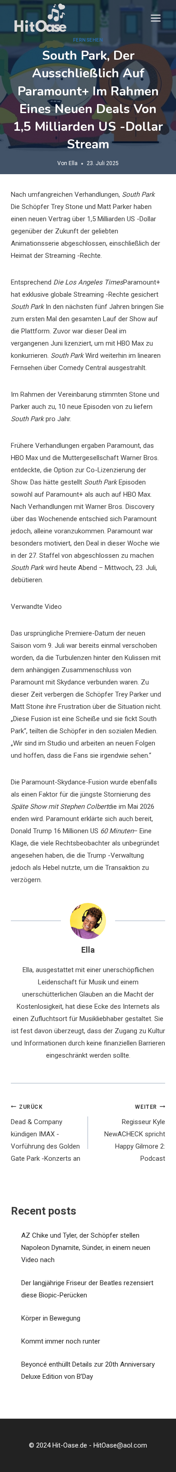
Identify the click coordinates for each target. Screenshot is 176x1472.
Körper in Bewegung (50, 1318)
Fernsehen (88, 40)
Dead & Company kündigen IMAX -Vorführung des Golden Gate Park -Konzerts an (45, 1133)
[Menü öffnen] (155, 17)
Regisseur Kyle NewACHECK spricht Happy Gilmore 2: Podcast (134, 1133)
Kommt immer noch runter (60, 1341)
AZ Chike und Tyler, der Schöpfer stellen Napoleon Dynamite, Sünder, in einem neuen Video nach (85, 1247)
